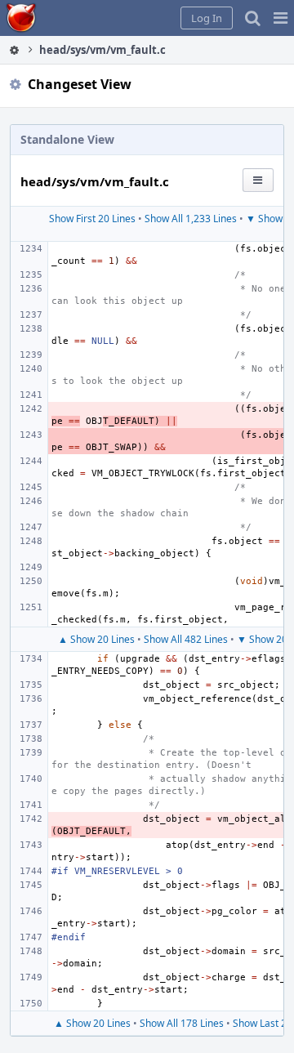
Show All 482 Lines (186, 639)
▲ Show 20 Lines (96, 639)
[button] (280, 18)
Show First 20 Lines (92, 218)
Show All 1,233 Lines (191, 218)
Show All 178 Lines (182, 1023)
